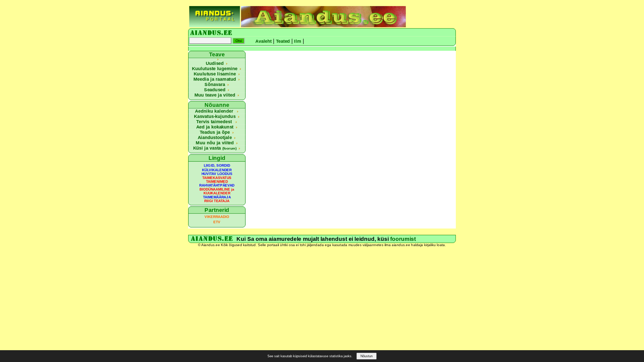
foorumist (403, 239)
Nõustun (366, 356)
